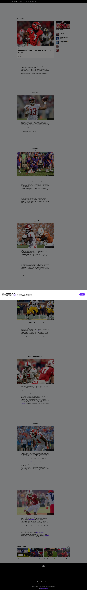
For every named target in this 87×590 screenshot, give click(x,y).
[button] (82, 294)
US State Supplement (19, 296)
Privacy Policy (16, 295)
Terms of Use (14, 294)
